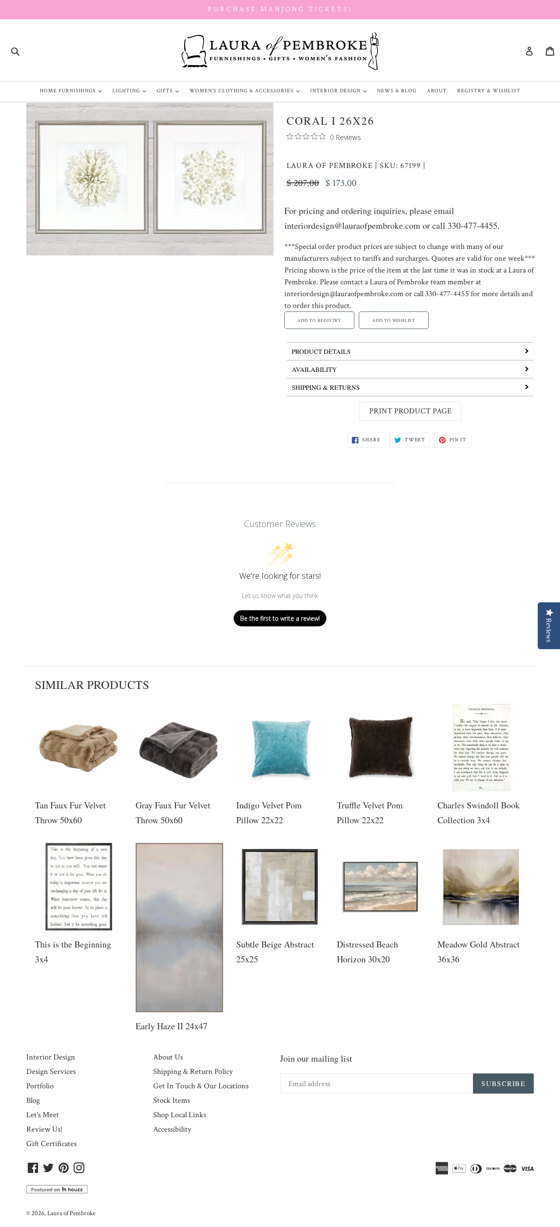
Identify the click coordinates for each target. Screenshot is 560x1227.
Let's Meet (42, 1115)
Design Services (51, 1071)
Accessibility (172, 1129)
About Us (168, 1057)
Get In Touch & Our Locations (200, 1086)
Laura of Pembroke (330, 166)
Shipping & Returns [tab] (326, 387)
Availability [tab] (314, 369)
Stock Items (171, 1100)
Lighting (131, 90)
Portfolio (40, 1086)
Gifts (170, 90)
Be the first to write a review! (280, 618)
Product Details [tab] (321, 351)
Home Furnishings (73, 90)
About (437, 90)
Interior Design (340, 90)
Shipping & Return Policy (193, 1071)
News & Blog (396, 90)
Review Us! (44, 1129)
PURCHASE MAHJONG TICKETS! (280, 9)
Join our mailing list (316, 1058)
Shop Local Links (179, 1115)
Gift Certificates (51, 1144)
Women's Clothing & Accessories (246, 90)
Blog (33, 1100)
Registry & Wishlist (489, 90)
